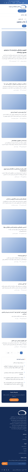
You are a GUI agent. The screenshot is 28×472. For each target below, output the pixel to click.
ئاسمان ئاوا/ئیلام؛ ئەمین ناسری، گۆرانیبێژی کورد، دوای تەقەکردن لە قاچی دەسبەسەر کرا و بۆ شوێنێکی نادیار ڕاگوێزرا (13, 384)
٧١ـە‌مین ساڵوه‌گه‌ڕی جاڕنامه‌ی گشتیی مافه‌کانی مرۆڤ (14, 227)
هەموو (24, 26)
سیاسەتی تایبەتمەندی (22, 453)
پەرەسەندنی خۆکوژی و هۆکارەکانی (18, 141)
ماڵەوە (25, 19)
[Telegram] (6, 2)
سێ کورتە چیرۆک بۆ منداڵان (18, 362)
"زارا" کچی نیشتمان (22, 284)
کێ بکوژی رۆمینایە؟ (22, 256)
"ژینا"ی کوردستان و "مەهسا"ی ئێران (18, 112)
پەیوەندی (24, 448)
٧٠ (11, 352)
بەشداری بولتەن (22, 11)
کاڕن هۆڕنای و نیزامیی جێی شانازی (19, 341)
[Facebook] (4, 2)
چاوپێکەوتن (24, 439)
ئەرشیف (25, 451)
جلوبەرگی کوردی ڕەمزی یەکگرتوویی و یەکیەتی (16, 199)
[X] (8, 2)
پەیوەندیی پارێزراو (14, 400)
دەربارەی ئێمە (24, 446)
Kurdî (20, 2)
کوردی (23, 2)
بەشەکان (22, 15)
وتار (25, 437)
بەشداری (4, 463)
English (13, 2)
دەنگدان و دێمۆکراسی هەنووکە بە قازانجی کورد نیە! (15, 84)
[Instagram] (10, 2)
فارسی (17, 2)
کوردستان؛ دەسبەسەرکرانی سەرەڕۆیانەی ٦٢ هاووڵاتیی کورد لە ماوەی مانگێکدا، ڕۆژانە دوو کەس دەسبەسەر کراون (13, 367)
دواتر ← (7, 352)
